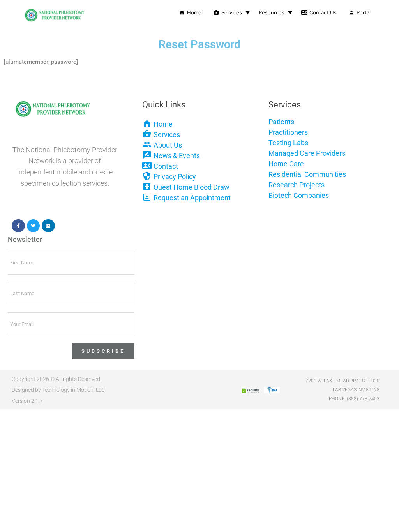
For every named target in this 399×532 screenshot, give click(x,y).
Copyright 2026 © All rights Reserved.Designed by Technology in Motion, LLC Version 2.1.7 (58, 390)
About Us (168, 145)
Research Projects (296, 185)
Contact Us (319, 12)
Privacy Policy (175, 177)
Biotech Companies (298, 195)
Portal (359, 12)
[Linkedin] (48, 226)
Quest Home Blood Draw (192, 187)
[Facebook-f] (18, 226)
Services (227, 12)
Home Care (286, 164)
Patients (281, 122)
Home (190, 12)
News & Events (177, 155)
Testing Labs (288, 143)
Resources (271, 12)
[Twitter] (33, 226)
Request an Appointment (192, 198)
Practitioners (288, 132)
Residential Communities (307, 174)
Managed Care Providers (306, 153)
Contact (166, 166)
